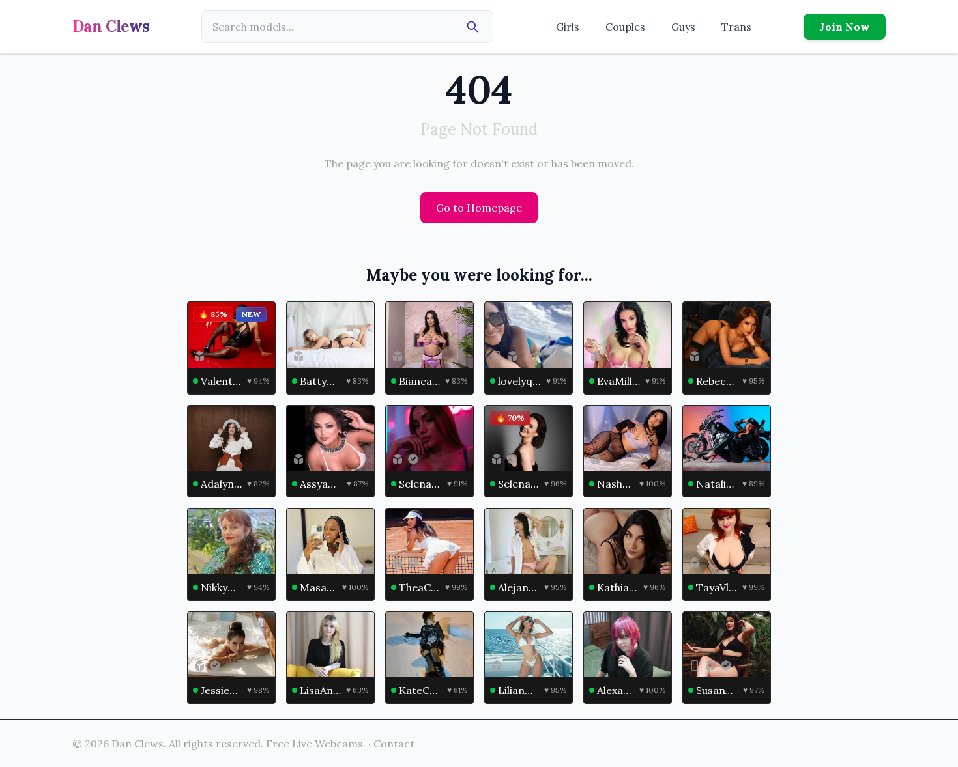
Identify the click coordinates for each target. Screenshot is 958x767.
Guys (683, 26)
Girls (567, 26)
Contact (393, 743)
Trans (736, 26)
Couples (625, 26)
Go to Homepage (479, 207)
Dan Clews (111, 26)
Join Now (844, 26)
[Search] (472, 26)
